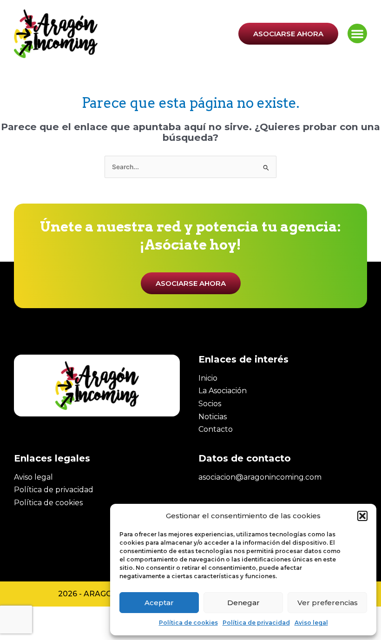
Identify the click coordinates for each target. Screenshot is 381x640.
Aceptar (159, 602)
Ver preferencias (327, 602)
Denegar (243, 602)
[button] (362, 516)
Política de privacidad (256, 622)
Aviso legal (311, 622)
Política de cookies (188, 622)
